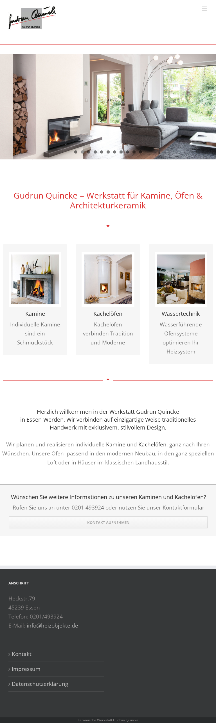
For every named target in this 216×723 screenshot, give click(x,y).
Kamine (115, 444)
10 (134, 152)
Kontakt (22, 654)
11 (140, 152)
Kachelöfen (152, 444)
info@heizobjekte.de (52, 625)
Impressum (26, 669)
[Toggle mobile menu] (205, 9)
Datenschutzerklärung (40, 684)
